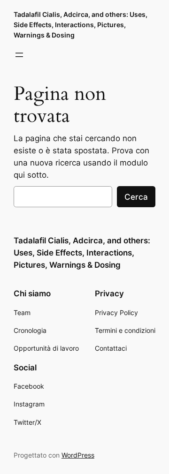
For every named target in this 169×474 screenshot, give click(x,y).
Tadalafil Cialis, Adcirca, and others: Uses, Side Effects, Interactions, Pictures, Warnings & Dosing (80, 24)
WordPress (77, 455)
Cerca (136, 197)
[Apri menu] (19, 54)
